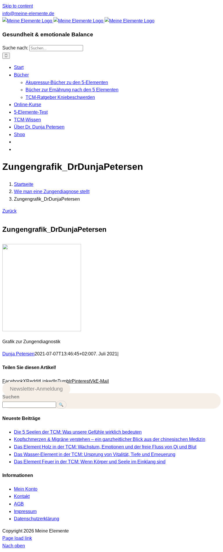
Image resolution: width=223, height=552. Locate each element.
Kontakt (22, 496)
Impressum (25, 511)
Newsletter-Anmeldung (36, 389)
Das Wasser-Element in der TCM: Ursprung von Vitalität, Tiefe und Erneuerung (94, 454)
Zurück (9, 211)
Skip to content (17, 5)
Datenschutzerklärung (36, 518)
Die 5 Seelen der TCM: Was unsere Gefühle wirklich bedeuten (78, 432)
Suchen (10, 396)
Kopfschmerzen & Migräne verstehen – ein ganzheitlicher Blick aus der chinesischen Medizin (109, 439)
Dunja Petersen (18, 353)
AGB (19, 503)
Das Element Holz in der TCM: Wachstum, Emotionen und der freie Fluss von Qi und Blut (105, 446)
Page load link (17, 538)
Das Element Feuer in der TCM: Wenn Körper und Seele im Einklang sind (90, 461)
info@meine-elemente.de (28, 13)
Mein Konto (25, 489)
